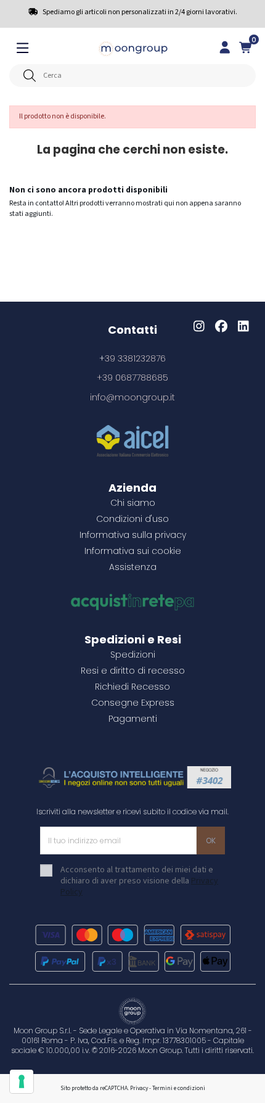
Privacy (139, 1088)
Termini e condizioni (178, 1088)
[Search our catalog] (29, 75)
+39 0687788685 (132, 377)
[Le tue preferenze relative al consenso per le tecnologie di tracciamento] (21, 1081)
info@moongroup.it (132, 397)
